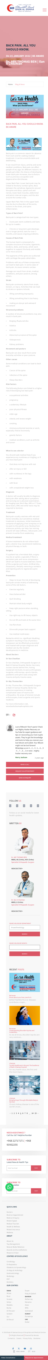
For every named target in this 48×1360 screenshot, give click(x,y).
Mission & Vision (13, 1253)
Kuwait (28, 1314)
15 (36, 1113)
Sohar (9, 1302)
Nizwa (9, 1293)
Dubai (27, 1322)
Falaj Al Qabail (30, 1293)
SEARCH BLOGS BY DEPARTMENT (20, 923)
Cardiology (11, 1261)
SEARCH (24, 934)
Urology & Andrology (15, 1270)
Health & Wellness (13, 1227)
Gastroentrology (13, 1273)
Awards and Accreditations (17, 1250)
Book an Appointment (15, 1215)
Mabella (10, 1305)
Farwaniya (29, 1316)
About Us (10, 1241)
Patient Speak (12, 1221)
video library (20, 1351)
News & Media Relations (15, 1247)
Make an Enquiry (13, 1218)
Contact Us (11, 1338)
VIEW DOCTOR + (17, 868)
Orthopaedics (12, 1264)
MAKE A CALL (25, 764)
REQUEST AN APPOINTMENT (24, 771)
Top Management (13, 1244)
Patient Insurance (13, 1229)
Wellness (10, 1232)
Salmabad (29, 1311)
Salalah (9, 1314)
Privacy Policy (27, 1338)
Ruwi (8, 1296)
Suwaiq (9, 1299)
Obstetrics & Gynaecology (16, 1267)
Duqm (27, 1290)
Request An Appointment (34, 1358)
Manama (28, 1302)
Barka (9, 1308)
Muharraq (28, 1299)
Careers (18, 1338)
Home (10, 84)
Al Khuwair (11, 1311)
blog (33, 1351)
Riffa (27, 1308)
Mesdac (36, 1335)
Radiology (10, 1276)
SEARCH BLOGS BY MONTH (18, 943)
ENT (8, 1279)
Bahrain (28, 1296)
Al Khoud (10, 1319)
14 (32, 1113)
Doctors (10, 1212)
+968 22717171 (15, 1140)
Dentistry (10, 1282)
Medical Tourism (13, 1224)
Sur (8, 1317)
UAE (26, 1319)
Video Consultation (8, 1358)
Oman (9, 1291)
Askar (27, 1305)
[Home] (21, 7)
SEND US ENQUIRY (25, 778)
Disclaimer (36, 1338)
